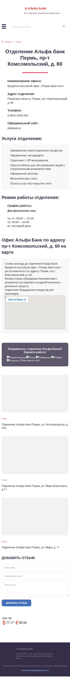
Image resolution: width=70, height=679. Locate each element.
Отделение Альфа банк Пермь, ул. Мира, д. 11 (31, 547)
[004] (35, 677)
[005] (41, 677)
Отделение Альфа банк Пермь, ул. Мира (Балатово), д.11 (35, 487)
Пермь (4, 418)
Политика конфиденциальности (35, 670)
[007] (53, 677)
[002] (23, 677)
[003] (29, 677)
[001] (16, 677)
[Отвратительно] (16, 357)
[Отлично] (13, 360)
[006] (47, 677)
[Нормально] (43, 357)
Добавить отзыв (16, 602)
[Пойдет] (56, 357)
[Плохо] (31, 357)
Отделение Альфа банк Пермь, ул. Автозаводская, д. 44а (35, 426)
